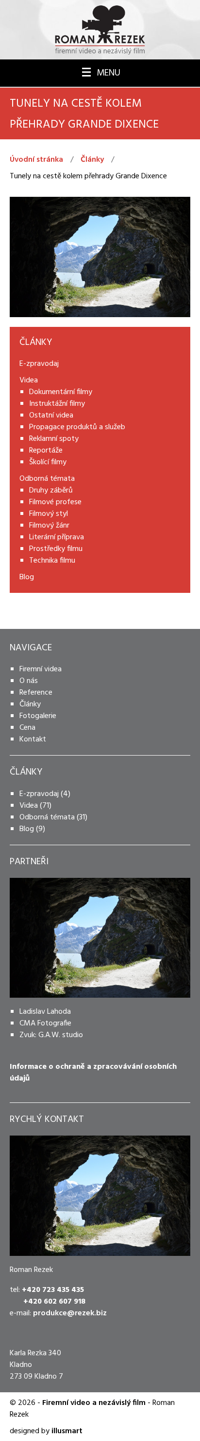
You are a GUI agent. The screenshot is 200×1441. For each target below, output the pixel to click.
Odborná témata (47, 817)
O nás (28, 681)
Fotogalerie (37, 716)
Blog (26, 829)
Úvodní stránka (36, 159)
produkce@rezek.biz (70, 1313)
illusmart (67, 1431)
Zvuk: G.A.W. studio (51, 1035)
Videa (28, 805)
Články (92, 159)
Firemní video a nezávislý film (94, 1403)
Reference (35, 692)
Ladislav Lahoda (45, 1011)
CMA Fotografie (45, 1023)
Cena (27, 727)
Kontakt (32, 739)
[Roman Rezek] (100, 30)
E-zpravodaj (39, 794)
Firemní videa (40, 669)
